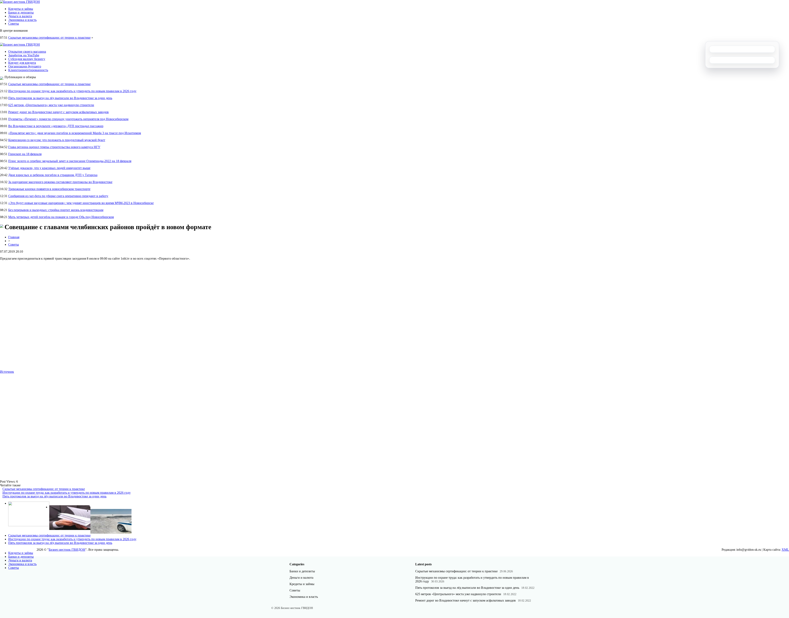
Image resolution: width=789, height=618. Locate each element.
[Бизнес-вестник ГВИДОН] (20, 1)
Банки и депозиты (21, 12)
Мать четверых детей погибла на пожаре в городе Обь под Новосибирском (61, 217)
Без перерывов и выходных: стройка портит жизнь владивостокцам (55, 210)
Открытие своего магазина (27, 51)
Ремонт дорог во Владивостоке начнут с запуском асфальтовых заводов (58, 112)
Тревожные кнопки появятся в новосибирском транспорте (49, 189)
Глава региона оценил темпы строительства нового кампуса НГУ (54, 147)
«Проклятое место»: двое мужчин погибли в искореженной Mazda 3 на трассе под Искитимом (74, 133)
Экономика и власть (22, 20)
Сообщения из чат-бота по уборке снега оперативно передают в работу (58, 196)
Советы (13, 23)
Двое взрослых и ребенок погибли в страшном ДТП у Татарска (52, 175)
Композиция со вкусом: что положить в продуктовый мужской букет (56, 140)
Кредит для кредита (22, 62)
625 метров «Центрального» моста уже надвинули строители (51, 105)
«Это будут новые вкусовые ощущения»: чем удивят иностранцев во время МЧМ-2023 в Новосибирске (81, 203)
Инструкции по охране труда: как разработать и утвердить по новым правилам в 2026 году (72, 91)
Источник (7, 371)
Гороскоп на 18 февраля (25, 154)
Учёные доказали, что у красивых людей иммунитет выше (49, 168)
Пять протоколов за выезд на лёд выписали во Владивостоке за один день (60, 98)
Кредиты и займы (20, 8)
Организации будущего (24, 66)
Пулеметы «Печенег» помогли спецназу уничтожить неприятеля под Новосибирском (68, 119)
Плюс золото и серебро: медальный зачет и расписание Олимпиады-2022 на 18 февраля (69, 161)
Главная (13, 237)
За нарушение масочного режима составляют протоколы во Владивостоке (60, 182)
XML (785, 549)
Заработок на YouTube (23, 55)
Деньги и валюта (20, 16)
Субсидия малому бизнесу (26, 59)
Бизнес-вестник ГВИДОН (67, 549)
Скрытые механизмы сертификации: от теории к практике (49, 37)
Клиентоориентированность (28, 70)
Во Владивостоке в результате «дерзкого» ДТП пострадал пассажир (55, 126)
